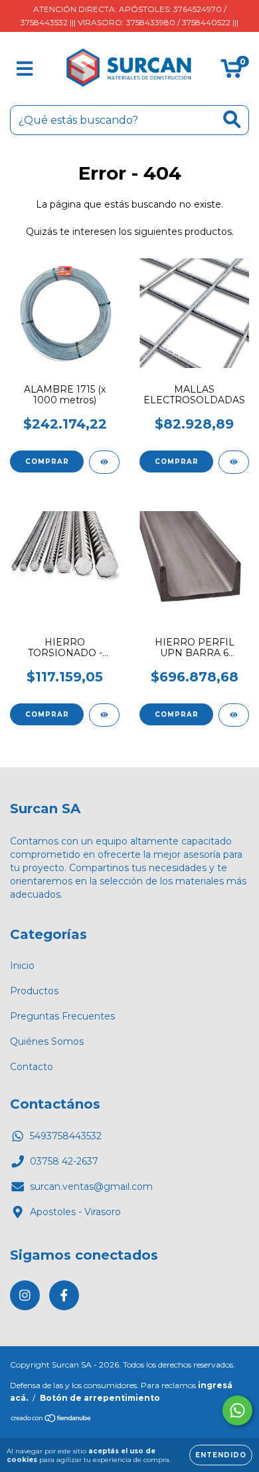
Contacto (31, 1067)
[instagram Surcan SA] (25, 1295)
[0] (231, 72)
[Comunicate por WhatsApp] (237, 1410)
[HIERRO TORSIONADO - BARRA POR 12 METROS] (104, 715)
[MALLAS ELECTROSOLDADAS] (233, 462)
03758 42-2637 (64, 1161)
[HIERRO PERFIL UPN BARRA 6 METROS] (233, 715)
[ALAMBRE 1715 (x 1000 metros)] (104, 462)
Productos (34, 991)
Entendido (220, 1455)
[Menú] (25, 69)
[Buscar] (232, 119)
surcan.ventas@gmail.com (91, 1187)
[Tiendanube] (51, 1420)
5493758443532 (66, 1136)
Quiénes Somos (47, 1041)
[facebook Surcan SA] (64, 1295)
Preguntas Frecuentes (62, 1016)
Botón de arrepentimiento (100, 1398)
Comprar (47, 461)
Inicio (22, 966)
